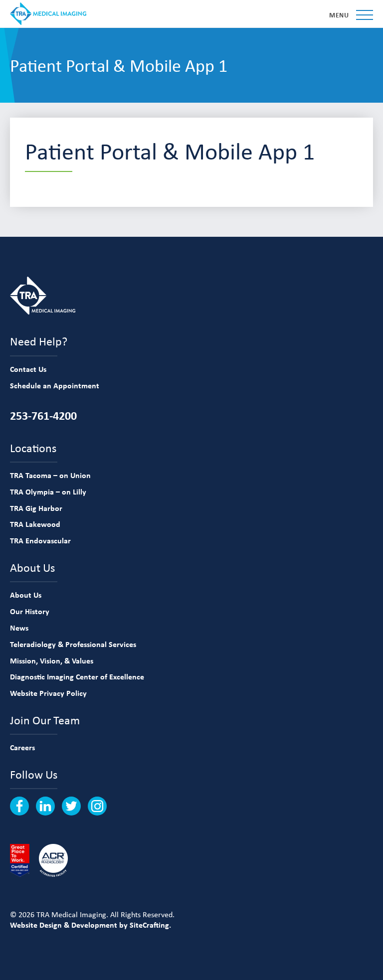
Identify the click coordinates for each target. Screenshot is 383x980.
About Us (25, 594)
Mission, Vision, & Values (51, 660)
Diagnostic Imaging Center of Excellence (77, 676)
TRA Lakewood (35, 523)
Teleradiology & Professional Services (73, 644)
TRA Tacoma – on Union (50, 475)
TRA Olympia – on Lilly (48, 491)
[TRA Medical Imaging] (48, 13)
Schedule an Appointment (54, 385)
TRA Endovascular (40, 540)
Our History (29, 611)
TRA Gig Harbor (36, 507)
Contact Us (28, 368)
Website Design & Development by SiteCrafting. (90, 924)
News (19, 627)
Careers (22, 747)
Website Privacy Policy (48, 692)
